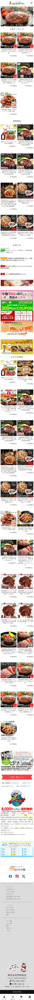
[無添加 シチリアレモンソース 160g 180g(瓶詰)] (9, 132)
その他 (8, 930)
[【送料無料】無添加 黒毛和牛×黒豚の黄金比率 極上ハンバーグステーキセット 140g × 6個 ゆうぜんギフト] (9, 640)
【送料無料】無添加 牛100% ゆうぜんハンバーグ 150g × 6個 (8, 51)
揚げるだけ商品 (10, 910)
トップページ (9, 887)
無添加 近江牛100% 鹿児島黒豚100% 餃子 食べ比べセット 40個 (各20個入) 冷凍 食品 (8, 233)
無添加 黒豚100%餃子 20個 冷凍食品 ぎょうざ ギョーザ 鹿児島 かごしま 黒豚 (25, 233)
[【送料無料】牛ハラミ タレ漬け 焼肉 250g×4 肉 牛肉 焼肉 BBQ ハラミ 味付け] (25, 581)
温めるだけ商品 (10, 912)
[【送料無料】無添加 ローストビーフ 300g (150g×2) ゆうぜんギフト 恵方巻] (9, 670)
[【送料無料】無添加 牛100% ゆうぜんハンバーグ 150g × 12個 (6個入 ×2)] (25, 40)
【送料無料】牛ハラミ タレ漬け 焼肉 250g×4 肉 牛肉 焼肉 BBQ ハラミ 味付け (25, 592)
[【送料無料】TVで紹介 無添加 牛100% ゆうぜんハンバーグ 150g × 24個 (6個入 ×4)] (9, 70)
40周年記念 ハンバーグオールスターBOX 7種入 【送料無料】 (25, 379)
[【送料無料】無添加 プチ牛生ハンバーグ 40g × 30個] (9, 100)
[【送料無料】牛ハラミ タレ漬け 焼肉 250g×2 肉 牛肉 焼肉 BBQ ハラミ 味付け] (9, 610)
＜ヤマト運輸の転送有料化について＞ (15, 274)
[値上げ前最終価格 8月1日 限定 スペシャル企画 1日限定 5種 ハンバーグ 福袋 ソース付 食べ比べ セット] (9, 397)
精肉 (7, 914)
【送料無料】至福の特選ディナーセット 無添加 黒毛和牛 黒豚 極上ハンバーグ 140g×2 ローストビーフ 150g (25, 651)
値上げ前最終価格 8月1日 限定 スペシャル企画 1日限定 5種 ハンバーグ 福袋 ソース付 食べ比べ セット (9, 409)
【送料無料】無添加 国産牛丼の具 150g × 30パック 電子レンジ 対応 (25, 529)
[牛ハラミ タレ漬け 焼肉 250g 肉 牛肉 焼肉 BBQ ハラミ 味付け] (25, 610)
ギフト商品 (9, 921)
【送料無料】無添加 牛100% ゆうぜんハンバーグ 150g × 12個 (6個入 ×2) (25, 51)
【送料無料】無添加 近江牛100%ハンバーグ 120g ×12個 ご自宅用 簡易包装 (25, 143)
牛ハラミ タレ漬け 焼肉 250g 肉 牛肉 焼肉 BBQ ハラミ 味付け (25, 621)
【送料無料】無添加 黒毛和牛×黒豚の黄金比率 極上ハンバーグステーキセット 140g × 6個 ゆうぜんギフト (8, 651)
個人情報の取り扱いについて (13, 899)
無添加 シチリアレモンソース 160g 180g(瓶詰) (8, 142)
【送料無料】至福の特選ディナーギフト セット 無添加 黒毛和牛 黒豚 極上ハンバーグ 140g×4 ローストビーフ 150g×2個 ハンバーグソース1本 (25, 561)
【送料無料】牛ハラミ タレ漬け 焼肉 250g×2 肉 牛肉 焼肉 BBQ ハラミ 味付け (8, 621)
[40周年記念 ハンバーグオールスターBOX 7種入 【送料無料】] (25, 368)
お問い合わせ (9, 894)
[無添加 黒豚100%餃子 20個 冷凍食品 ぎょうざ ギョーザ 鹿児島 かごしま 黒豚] (25, 223)
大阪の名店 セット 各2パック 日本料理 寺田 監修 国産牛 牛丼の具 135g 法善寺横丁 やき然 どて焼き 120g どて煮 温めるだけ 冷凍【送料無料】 (9, 203)
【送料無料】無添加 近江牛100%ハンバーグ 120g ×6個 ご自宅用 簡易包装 (25, 172)
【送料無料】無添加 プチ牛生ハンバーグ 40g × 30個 (8, 110)
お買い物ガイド (10, 889)
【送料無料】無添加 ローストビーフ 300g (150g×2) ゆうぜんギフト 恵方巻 (8, 681)
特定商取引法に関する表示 (13, 896)
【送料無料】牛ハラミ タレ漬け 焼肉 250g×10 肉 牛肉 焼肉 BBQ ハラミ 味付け (9, 592)
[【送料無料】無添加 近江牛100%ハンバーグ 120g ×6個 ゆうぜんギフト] (25, 70)
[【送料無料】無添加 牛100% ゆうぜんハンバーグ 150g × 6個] (9, 40)
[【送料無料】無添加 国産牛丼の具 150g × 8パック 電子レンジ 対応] (9, 728)
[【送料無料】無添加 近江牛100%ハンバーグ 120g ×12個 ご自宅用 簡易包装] (25, 132)
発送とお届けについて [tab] (8, 786)
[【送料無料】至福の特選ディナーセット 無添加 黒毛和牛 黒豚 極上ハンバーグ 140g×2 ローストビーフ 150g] (25, 640)
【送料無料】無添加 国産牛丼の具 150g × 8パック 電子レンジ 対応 (9, 739)
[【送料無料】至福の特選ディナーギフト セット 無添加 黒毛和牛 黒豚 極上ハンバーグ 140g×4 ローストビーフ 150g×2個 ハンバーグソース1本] (25, 548)
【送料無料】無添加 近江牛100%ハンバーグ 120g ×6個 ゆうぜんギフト (25, 81)
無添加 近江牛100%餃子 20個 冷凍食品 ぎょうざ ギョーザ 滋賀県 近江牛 (25, 201)
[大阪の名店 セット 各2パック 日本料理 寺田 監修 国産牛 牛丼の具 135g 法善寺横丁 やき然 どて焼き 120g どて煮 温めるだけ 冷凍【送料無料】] (9, 190)
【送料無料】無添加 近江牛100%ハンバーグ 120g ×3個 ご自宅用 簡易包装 (8, 172)
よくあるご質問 (10, 891)
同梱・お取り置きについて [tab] (23, 786)
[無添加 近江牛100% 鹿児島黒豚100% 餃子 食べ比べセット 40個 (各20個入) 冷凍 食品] (9, 223)
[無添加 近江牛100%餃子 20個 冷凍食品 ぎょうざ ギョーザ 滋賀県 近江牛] (25, 190)
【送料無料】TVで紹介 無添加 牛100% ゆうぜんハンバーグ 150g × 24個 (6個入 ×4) (9, 81)
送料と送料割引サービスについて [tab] (10, 783)
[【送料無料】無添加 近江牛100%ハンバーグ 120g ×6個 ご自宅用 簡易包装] (25, 161)
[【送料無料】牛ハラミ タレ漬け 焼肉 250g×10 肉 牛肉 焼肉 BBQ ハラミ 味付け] (9, 581)
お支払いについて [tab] (26, 783)
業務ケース (9, 928)
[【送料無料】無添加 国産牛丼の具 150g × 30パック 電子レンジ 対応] (25, 518)
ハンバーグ (9, 905)
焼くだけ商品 (9, 907)
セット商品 (9, 923)
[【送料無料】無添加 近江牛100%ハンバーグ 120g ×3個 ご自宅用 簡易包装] (9, 161)
